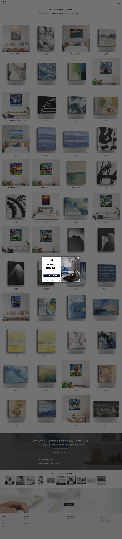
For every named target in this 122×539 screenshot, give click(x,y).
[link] (52, 260)
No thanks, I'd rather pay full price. (52, 280)
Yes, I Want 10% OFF (51, 276)
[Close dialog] (78, 258)
